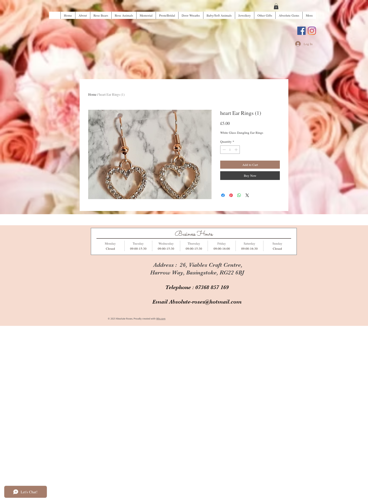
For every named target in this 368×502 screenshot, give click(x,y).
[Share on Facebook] (223, 195)
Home (92, 94)
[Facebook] (301, 31)
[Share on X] (247, 195)
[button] (276, 6)
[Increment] (236, 150)
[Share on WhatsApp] (239, 195)
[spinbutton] (230, 150)
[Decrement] (224, 150)
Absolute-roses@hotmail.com (205, 302)
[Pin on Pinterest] (231, 195)
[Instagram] (312, 31)
